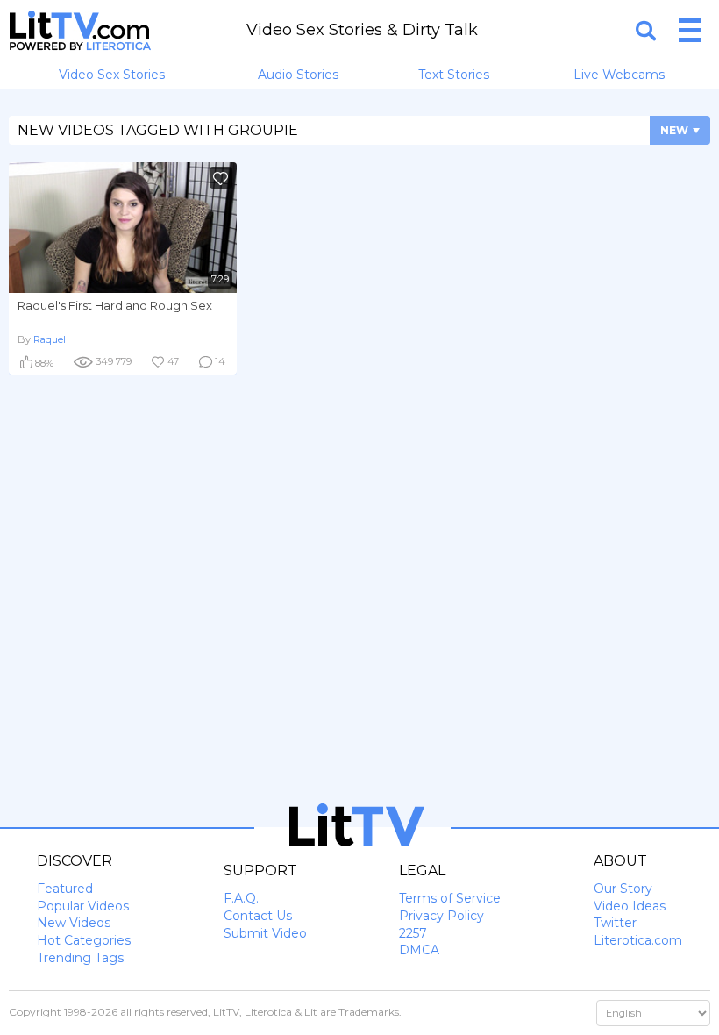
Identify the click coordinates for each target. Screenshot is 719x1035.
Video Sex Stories (112, 74)
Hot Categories (84, 940)
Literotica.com (638, 940)
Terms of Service (450, 898)
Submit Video (265, 933)
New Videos (73, 923)
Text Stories (453, 74)
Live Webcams (619, 74)
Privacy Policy (441, 916)
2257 (413, 933)
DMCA (419, 950)
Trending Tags (80, 958)
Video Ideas (630, 906)
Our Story (623, 888)
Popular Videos (83, 906)
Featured (65, 888)
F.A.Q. (241, 898)
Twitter (615, 923)
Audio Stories (298, 74)
